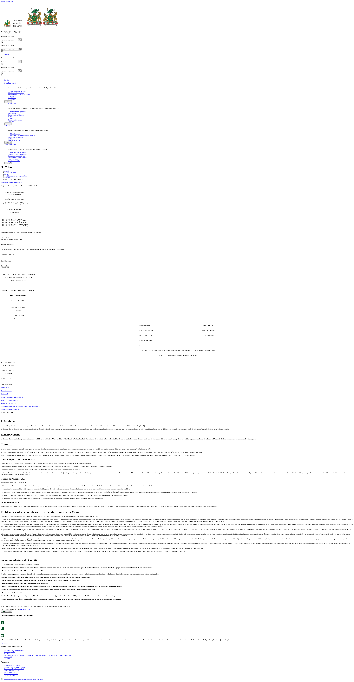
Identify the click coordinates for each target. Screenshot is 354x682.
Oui (23, 609)
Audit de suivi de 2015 (8, 403)
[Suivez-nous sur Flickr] (2, 633)
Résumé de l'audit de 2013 (9, 400)
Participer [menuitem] (7, 125)
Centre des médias (9, 672)
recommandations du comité (10, 409)
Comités (6, 174)
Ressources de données (11, 674)
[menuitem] (17, 91)
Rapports (7, 177)
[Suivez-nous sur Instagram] (2, 620)
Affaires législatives (10, 172)
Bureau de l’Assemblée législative (14, 650)
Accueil (6, 171)
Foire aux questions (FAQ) (12, 670)
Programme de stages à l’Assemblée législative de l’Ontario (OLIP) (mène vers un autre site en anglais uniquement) (37, 655)
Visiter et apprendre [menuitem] (10, 144)
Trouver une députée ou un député (14, 669)
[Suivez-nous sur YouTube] (2, 637)
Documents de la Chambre (12, 665)
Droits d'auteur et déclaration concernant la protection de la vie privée (23, 679)
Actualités (7, 658)
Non (28, 609)
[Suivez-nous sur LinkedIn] (2, 629)
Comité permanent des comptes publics (15, 176)
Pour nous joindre (9, 652)
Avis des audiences (9, 675)
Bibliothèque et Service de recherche (15, 667)
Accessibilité (8, 657)
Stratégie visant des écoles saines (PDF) (12, 182)
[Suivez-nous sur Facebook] (2, 624)
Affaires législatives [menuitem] (10, 103)
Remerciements (6, 391)
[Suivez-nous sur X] (2, 626)
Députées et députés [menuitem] (10, 83)
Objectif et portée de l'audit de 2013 (12, 397)
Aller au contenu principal (8, 1)
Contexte (4, 394)
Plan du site (4, 643)
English (6, 54)
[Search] (2, 42)
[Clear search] (20, 39)
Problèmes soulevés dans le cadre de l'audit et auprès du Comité (20, 406)
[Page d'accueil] (29, 29)
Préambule (5, 387)
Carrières (7, 653)
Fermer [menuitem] (7, 101)
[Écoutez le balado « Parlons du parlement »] (1, 631)
